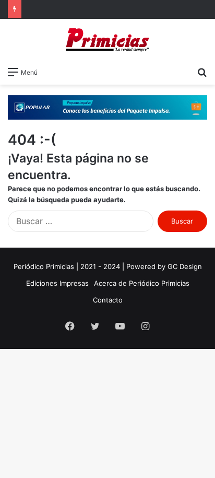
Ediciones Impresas (57, 283)
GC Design (185, 266)
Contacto (108, 300)
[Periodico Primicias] (107, 40)
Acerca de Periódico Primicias (141, 283)
